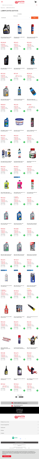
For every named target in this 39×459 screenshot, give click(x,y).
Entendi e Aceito (7, 456)
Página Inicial (3, 7)
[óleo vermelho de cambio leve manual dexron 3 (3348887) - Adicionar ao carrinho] (37, 390)
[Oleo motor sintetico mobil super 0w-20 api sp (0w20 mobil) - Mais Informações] (6, 215)
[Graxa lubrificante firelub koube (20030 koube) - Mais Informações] (32, 153)
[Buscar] (36, 5)
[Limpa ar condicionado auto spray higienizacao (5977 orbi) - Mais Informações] (32, 122)
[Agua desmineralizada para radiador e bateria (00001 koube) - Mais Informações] (19, 60)
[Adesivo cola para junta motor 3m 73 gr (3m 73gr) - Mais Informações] (32, 308)
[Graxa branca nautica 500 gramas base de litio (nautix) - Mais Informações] (19, 122)
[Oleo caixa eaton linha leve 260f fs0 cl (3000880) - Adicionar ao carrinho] (24, 390)
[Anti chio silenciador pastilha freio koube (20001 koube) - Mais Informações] (32, 184)
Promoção (15, 177)
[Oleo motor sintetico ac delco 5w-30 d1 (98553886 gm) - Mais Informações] (19, 29)
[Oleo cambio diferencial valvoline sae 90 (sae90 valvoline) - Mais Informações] (6, 60)
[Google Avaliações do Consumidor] (23, 437)
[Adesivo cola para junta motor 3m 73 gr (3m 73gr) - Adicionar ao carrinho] (37, 328)
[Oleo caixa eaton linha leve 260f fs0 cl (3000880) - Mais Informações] (19, 371)
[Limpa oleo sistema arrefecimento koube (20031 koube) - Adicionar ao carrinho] (37, 80)
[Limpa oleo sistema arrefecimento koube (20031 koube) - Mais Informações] (32, 60)
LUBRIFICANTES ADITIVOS (10, 7)
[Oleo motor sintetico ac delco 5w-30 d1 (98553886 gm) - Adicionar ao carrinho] (24, 49)
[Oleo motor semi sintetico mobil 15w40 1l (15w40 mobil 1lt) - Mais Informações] (19, 215)
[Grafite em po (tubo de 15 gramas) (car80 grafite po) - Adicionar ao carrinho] (11, 390)
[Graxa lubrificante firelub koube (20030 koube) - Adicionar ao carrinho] (37, 173)
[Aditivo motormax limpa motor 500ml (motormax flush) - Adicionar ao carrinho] (11, 328)
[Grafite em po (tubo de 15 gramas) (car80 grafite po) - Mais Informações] (6, 371)
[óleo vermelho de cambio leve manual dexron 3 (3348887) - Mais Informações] (32, 371)
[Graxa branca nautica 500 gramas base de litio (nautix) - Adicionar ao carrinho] (24, 142)
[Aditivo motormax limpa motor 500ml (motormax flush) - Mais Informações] (6, 308)
